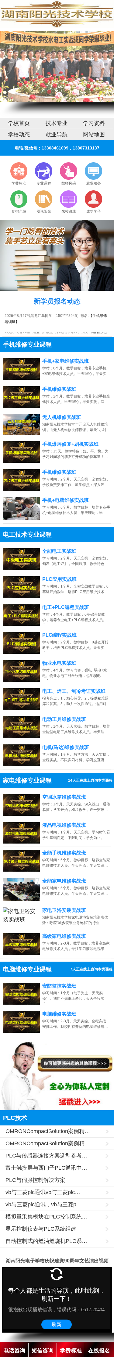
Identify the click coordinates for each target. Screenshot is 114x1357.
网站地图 (94, 134)
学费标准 (19, 183)
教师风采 (68, 183)
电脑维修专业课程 (27, 969)
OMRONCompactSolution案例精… (47, 1131)
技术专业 (56, 123)
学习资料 (94, 123)
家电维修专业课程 (27, 780)
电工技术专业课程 (27, 534)
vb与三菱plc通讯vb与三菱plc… (42, 1192)
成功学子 (93, 211)
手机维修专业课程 (27, 344)
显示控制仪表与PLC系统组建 (40, 1229)
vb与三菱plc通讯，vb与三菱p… (43, 1204)
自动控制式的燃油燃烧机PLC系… (46, 1241)
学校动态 (19, 134)
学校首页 (19, 123)
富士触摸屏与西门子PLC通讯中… (46, 1168)
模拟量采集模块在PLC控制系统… (46, 1217)
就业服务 (93, 183)
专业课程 (43, 183)
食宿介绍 (19, 211)
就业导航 (56, 134)
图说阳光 (43, 211)
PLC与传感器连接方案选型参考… (46, 1156)
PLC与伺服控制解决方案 (35, 1180)
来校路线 (68, 211)
